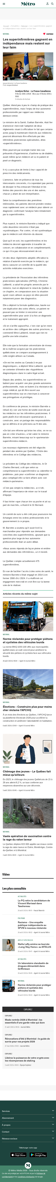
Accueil (6, 26)
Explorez (28, 1009)
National (24, 26)
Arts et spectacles (25, 940)
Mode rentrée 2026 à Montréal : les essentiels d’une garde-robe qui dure (25, 1021)
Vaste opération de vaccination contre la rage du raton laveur (27, 837)
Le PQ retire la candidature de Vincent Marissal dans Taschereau (34, 903)
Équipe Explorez (25, 1065)
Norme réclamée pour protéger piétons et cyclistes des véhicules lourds (28, 640)
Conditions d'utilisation (26, 1177)
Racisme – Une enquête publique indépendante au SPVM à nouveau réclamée (32, 925)
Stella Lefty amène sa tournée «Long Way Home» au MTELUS (34, 945)
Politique (21, 918)
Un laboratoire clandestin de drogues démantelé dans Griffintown (33, 965)
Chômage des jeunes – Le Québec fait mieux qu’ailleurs (27, 773)
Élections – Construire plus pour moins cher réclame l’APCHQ (27, 708)
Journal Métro (25, 1027)
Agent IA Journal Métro (27, 660)
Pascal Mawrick (39, 910)
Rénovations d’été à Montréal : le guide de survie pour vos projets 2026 (27, 1040)
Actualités (22, 896)
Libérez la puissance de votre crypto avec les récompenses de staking (27, 1059)
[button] (3, 4)
